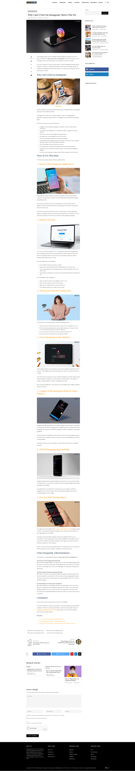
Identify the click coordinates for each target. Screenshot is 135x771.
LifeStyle (77, 2)
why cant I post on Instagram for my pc (36, 633)
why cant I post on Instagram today (55, 633)
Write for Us (51, 754)
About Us (50, 750)
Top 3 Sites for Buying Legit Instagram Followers (51, 619)
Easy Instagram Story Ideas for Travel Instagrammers (52, 621)
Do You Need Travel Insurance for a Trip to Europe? (100, 53)
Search (87, 10)
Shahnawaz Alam (96, 36)
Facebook (91, 69)
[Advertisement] (97, 143)
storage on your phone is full (63, 529)
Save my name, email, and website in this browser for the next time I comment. (46, 715)
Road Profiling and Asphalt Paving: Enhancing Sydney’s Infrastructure (99, 41)
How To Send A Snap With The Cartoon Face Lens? (53, 671)
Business (54, 2)
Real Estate (63, 2)
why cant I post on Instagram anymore (55, 630)
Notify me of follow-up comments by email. (36, 718)
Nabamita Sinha (30, 673)
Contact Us (51, 752)
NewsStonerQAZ (68, 682)
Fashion (70, 2)
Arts (92, 750)
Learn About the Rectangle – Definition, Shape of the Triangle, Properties (57, 623)
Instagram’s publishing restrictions (47, 610)
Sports (92, 754)
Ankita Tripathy (95, 29)
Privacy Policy (51, 756)
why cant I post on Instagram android (36, 630)
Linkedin (91, 74)
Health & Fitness (73, 754)
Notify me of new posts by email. (34, 723)
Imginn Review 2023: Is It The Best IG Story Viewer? (34, 670)
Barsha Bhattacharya (97, 55)
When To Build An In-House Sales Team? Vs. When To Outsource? (99, 27)
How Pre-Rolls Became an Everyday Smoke (98, 47)
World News (93, 2)
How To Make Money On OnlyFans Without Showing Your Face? (72, 679)
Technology (93, 756)
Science (100, 2)
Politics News (85, 2)
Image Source (58, 106)
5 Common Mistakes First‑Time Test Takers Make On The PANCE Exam (100, 34)
